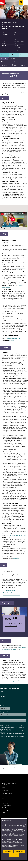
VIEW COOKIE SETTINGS (14, 855)
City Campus (5, 803)
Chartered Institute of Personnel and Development (14, 648)
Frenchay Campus (6, 805)
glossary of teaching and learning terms (15, 535)
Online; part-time (8, 571)
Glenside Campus (6, 807)
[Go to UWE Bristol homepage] (2, 22)
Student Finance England (9, 590)
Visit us (3, 812)
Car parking (5, 810)
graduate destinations (18, 681)
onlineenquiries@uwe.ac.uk (13, 338)
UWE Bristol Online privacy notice (16, 727)
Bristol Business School (18, 41)
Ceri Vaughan (16, 50)
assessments (16, 558)
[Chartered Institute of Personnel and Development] (13, 76)
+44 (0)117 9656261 (12, 792)
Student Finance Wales (8, 593)
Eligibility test (9, 628)
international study (20, 268)
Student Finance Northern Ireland (11, 595)
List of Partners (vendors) (7, 848)
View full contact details (7, 793)
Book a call (11, 340)
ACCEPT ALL (8, 851)
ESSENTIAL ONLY (19, 851)
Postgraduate (16, 39)
